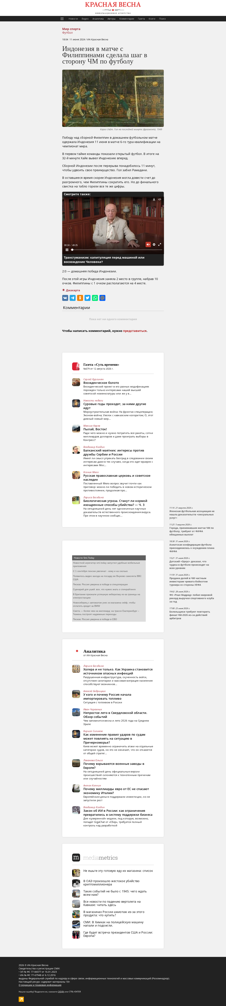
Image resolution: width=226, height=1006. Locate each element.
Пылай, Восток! (95, 429)
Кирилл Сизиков (93, 731)
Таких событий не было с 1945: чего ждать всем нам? (115, 893)
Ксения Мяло (91, 472)
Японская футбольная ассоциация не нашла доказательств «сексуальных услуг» (191, 514)
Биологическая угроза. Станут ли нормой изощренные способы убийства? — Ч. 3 (115, 503)
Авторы (111, 18)
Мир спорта (71, 29)
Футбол (67, 33)
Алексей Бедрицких (94, 691)
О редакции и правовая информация (40, 985)
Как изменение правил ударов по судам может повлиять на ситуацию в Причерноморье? (114, 738)
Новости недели (93, 400)
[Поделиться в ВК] (65, 298)
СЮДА (61, 991)
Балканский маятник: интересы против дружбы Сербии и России (113, 452)
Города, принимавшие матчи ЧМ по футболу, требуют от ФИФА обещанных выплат (191, 531)
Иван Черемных (92, 709)
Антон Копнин (92, 785)
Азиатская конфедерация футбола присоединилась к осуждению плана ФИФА (191, 548)
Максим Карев (91, 425)
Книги (152, 18)
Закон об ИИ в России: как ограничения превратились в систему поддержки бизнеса (118, 813)
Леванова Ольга (93, 760)
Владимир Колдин (94, 447)
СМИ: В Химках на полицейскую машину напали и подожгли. (113, 923)
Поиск (162, 18)
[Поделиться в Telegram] (73, 298)
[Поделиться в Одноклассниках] (80, 298)
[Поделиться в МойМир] (102, 298)
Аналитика (98, 18)
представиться (135, 331)
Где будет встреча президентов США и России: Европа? (118, 934)
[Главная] (113, 8)
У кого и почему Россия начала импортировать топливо (107, 696)
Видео (85, 18)
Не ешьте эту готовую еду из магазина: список (118, 871)
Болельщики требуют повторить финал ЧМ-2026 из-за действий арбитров (189, 615)
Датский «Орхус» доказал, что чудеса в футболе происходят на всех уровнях (189, 564)
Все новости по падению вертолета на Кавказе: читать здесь (112, 903)
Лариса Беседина (93, 497)
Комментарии (126, 18)
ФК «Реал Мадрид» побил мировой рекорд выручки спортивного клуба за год (191, 598)
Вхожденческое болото (101, 383)
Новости (73, 18)
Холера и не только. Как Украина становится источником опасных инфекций (118, 671)
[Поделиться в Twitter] (87, 298)
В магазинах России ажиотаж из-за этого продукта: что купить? (113, 913)
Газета (141, 18)
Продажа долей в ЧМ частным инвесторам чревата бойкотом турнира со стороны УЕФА (188, 581)
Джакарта (73, 290)
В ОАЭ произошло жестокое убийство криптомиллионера (111, 882)
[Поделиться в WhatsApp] (95, 298)
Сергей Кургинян (93, 379)
